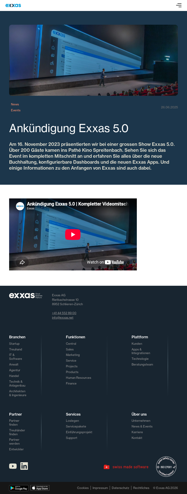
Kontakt (137, 438)
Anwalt (13, 364)
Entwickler (16, 449)
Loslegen (72, 420)
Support (71, 438)
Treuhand (15, 349)
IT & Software (15, 356)
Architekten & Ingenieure (17, 393)
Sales (70, 349)
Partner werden (14, 441)
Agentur (14, 370)
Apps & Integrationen (141, 351)
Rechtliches (141, 488)
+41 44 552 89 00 (64, 313)
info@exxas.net (62, 317)
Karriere (137, 432)
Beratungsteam (142, 364)
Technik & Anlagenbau (17, 383)
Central (71, 343)
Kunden (137, 343)
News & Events (142, 426)
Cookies (83, 488)
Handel (14, 376)
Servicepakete (76, 426)
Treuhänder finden (17, 432)
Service (71, 360)
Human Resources (78, 377)
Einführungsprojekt (79, 432)
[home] (13, 5)
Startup (14, 343)
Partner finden (14, 422)
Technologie (140, 358)
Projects (72, 366)
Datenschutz (120, 488)
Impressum (100, 488)
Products (72, 372)
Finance (71, 383)
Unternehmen (141, 420)
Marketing (73, 355)
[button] (179, 5)
